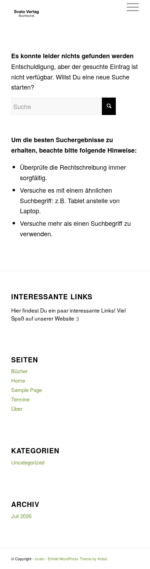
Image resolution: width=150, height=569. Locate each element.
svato (39, 558)
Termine (20, 399)
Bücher (19, 371)
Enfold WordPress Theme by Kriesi (77, 558)
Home (18, 380)
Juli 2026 (21, 516)
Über (16, 408)
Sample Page (26, 389)
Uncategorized (27, 462)
